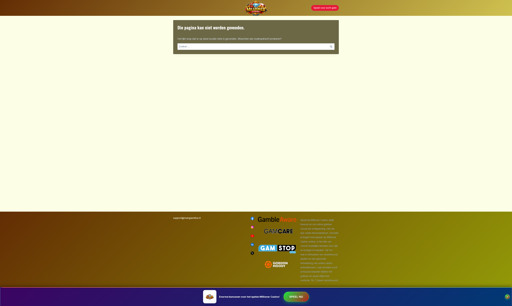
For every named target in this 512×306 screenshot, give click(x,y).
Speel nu (296, 296)
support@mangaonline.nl (187, 218)
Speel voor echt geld (325, 7)
